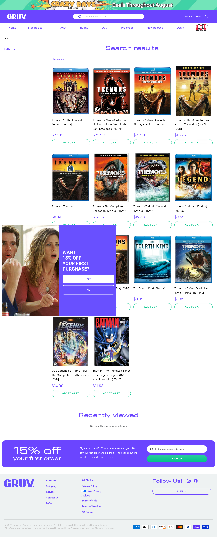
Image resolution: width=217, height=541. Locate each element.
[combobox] (108, 16)
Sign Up (177, 458)
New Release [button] (155, 27)
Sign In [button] (188, 16)
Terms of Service (91, 506)
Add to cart (70, 142)
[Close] (112, 229)
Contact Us (52, 497)
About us (51, 480)
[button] (206, 16)
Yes (88, 278)
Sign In (181, 491)
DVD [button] (105, 27)
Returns (50, 491)
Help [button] (198, 16)
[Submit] (80, 16)
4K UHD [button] (61, 27)
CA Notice (87, 512)
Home (12, 27)
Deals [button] (180, 27)
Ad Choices (88, 480)
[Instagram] (188, 480)
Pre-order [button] (127, 27)
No (88, 289)
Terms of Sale (89, 500)
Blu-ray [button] (84, 27)
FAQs (49, 503)
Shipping (51, 485)
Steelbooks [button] (35, 27)
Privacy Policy (89, 485)
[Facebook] (195, 480)
